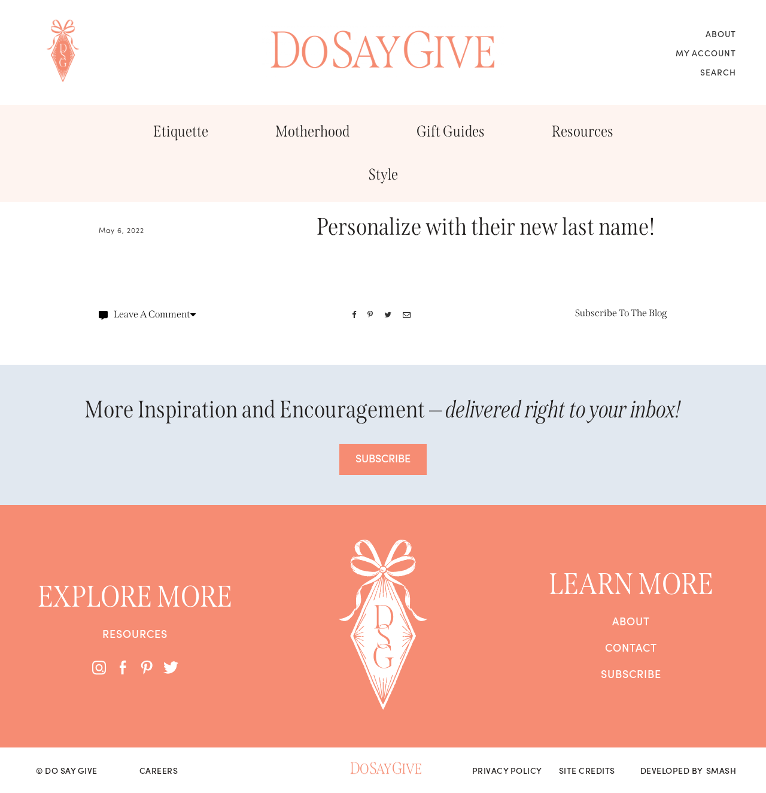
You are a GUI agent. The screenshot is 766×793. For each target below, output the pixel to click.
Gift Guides (451, 131)
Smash (721, 770)
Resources (582, 131)
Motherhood (312, 131)
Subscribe (631, 674)
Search (718, 72)
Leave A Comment (152, 314)
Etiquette (180, 131)
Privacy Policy (507, 770)
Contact (631, 647)
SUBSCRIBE (383, 457)
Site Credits (587, 770)
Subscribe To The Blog (621, 313)
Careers (158, 770)
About (721, 34)
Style (383, 174)
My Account (706, 53)
